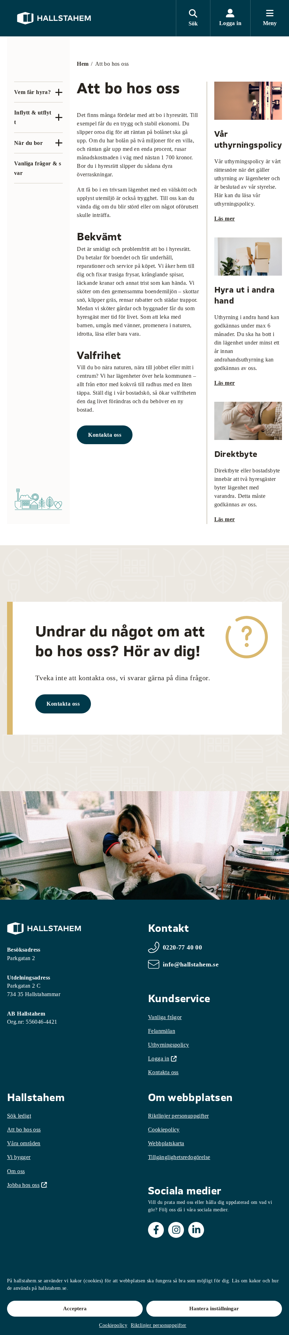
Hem (82, 64)
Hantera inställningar (214, 1308)
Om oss (16, 1171)
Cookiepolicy (113, 1325)
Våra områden (24, 1143)
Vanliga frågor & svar (37, 168)
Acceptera (75, 1308)
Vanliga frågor (165, 1017)
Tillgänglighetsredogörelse (179, 1157)
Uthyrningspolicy (168, 1045)
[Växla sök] (193, 18)
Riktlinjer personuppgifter (158, 1325)
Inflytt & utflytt (32, 117)
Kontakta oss (104, 435)
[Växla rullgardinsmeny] (59, 92)
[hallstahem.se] (54, 18)
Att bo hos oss (24, 1130)
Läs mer (224, 219)
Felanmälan (161, 1031)
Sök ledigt (19, 1116)
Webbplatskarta (166, 1143)
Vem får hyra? (32, 92)
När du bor (28, 143)
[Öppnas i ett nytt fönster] (156, 1230)
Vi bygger (19, 1157)
